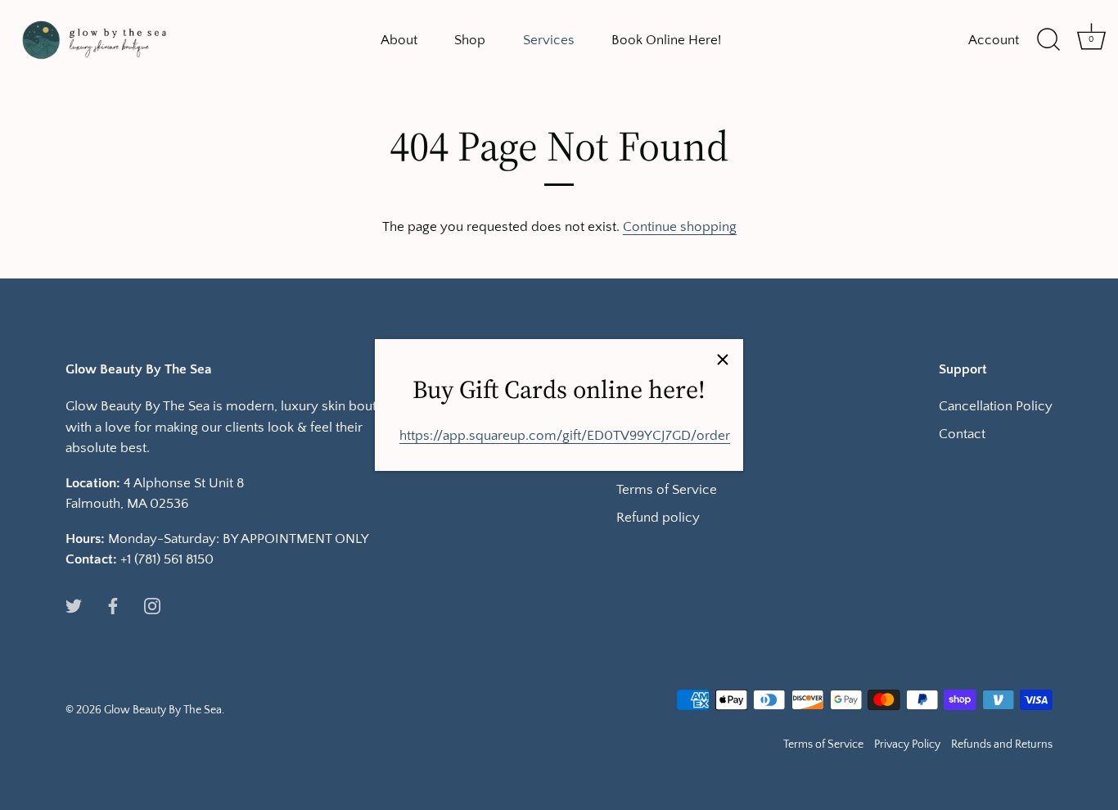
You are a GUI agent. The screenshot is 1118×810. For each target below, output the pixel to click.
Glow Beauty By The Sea (163, 710)
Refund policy (658, 517)
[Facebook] (113, 605)
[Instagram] (152, 605)
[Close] (723, 360)
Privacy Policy (907, 744)
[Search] (1048, 40)
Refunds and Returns (1002, 744)
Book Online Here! (666, 40)
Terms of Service (666, 489)
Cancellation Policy (996, 406)
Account (993, 40)
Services (549, 40)
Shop (469, 40)
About (399, 40)
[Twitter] (73, 605)
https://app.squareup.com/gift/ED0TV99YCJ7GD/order (564, 435)
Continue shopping (680, 226)
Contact (962, 434)
